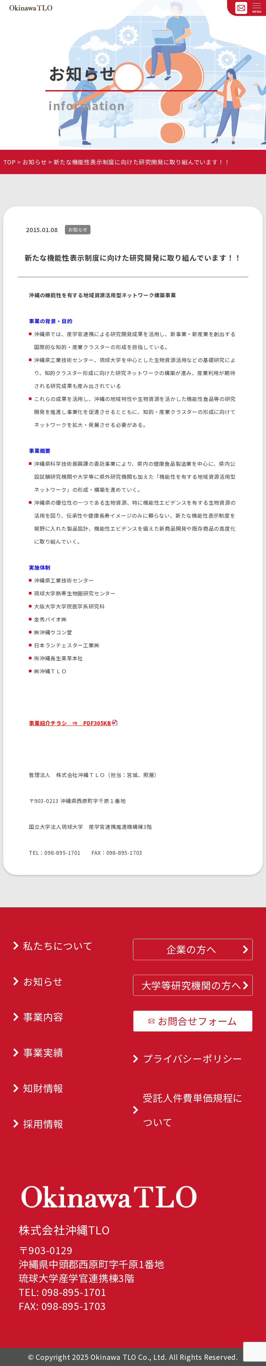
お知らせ (34, 162)
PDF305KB (97, 723)
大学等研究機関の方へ (191, 985)
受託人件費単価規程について (193, 1109)
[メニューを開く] (256, 6)
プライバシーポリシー (192, 1058)
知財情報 (43, 1088)
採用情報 (43, 1123)
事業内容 (43, 1016)
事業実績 (43, 1052)
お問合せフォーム (197, 1021)
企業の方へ (191, 949)
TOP (9, 162)
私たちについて (58, 945)
